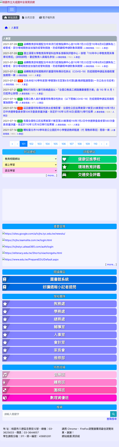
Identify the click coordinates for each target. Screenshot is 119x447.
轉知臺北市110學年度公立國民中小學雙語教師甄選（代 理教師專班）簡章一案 (66, 129)
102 (31, 143)
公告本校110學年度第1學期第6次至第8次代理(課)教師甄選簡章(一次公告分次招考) (69, 80)
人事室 (14, 27)
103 (39, 143)
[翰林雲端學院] (27, 239)
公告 (20, 44)
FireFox (84, 428)
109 (88, 143)
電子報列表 (48, 17)
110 (95, 143)
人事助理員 (89, 48)
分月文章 (29, 17)
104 (47, 143)
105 (55, 143)
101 (24, 143)
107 (72, 143)
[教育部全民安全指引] (30, 259)
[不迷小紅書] (32, 252)
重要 (20, 81)
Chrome (72, 428)
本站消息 (12, 17)
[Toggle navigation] (11, 9)
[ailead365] (27, 246)
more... (51, 175)
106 (64, 143)
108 (79, 143)
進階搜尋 (112, 418)
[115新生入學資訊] (33, 233)
